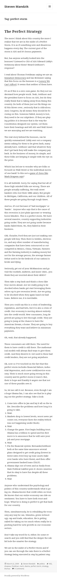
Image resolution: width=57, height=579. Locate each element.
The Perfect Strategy (23, 31)
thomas (7, 568)
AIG (50, 564)
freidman (15, 566)
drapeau (7, 566)
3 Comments (19, 568)
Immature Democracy (15, 77)
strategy (45, 566)
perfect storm (36, 566)
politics (42, 564)
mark (22, 566)
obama (27, 566)
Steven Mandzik (16, 6)
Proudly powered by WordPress (16, 575)
